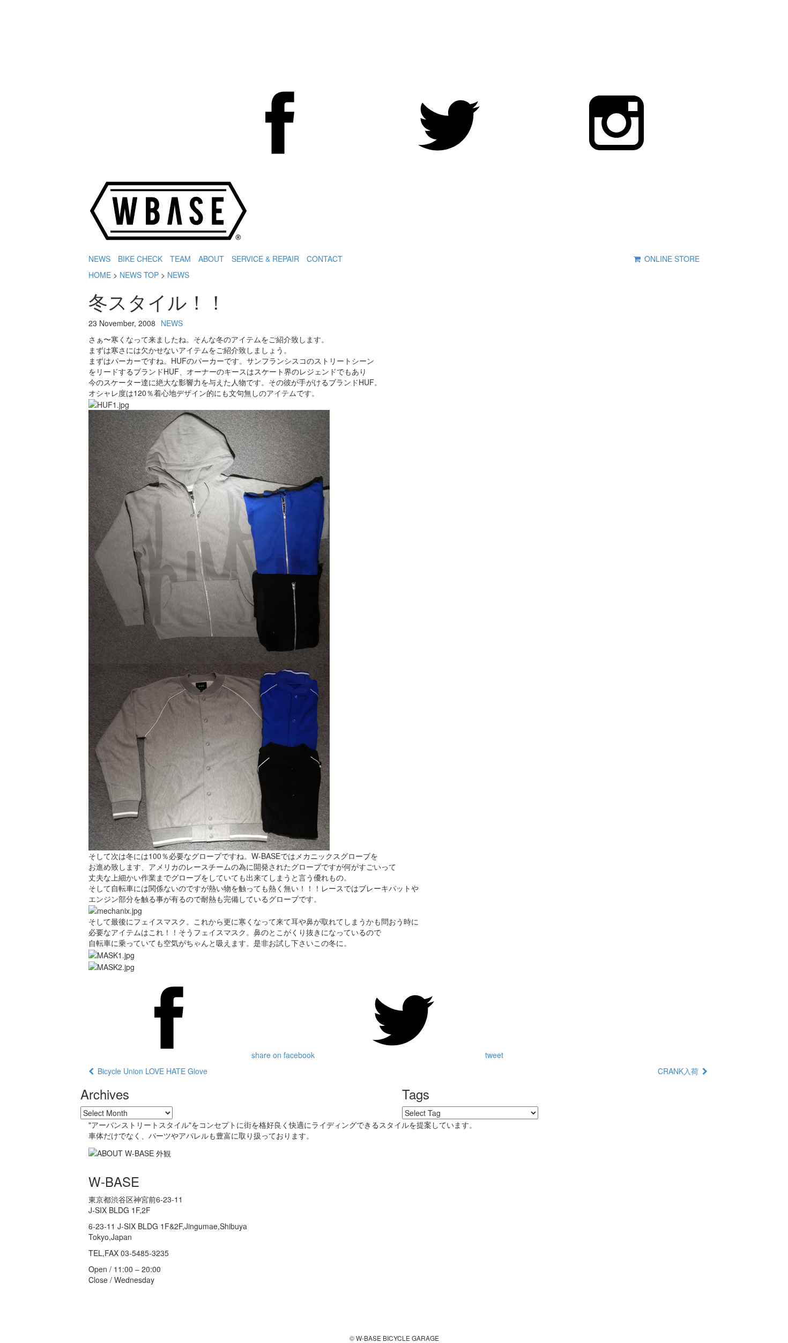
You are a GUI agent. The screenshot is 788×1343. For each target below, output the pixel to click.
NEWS (99, 258)
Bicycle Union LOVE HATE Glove (150, 1071)
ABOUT (211, 258)
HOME (99, 274)
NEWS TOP (139, 274)
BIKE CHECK (140, 258)
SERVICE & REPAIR (265, 258)
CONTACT (325, 258)
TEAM (180, 258)
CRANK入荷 (680, 1071)
